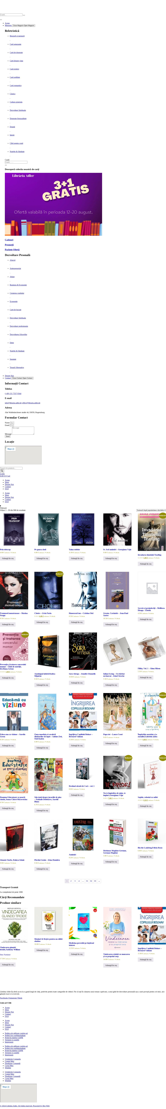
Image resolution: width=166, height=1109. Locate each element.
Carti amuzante (15, 44)
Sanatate (13, 359)
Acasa (7, 480)
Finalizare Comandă (12, 1063)
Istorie (12, 135)
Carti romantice (16, 85)
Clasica (12, 94)
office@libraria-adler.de (31, 403)
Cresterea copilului (17, 293)
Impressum (9, 1042)
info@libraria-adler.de (13, 403)
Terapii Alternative (17, 367)
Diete (12, 343)
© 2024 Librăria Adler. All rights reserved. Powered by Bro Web (25, 1106)
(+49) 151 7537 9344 (13, 394)
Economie (13, 301)
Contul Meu (9, 1061)
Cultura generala (16, 102)
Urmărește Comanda (13, 1059)
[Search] (24, 15)
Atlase (12, 277)
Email (7, 425)
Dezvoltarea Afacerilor (18, 334)
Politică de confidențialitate (15, 1035)
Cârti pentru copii (16, 143)
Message (8, 434)
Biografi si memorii (17, 36)
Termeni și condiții (12, 1040)
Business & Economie (18, 285)
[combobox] (16, 162)
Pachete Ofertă (12, 249)
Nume (7, 423)
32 (91, 881)
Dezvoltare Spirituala (18, 110)
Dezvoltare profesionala (19, 326)
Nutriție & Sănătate (17, 152)
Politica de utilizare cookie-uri (16, 1033)
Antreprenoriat (15, 268)
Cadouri (9, 240)
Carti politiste (15, 77)
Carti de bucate (15, 310)
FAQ (7, 489)
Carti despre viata (16, 61)
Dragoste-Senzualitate (18, 118)
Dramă (12, 127)
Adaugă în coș (8, 558)
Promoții (9, 244)
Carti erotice (14, 69)
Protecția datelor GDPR (14, 1038)
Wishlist (8, 1068)
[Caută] (6, 165)
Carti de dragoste (16, 52)
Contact (8, 487)
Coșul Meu (9, 1066)
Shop (7, 482)
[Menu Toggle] (1, 19)
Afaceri (12, 260)
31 (87, 881)
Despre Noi (9, 484)
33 (95, 881)
